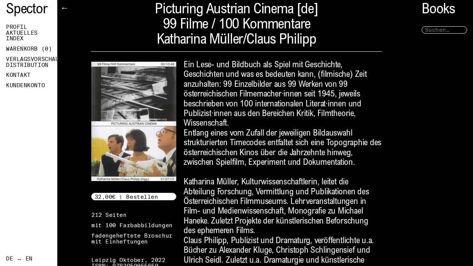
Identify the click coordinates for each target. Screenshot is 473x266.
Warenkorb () (29, 49)
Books (438, 10)
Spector (26, 10)
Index (15, 38)
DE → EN (19, 259)
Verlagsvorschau (31, 59)
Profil (16, 27)
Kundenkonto (25, 85)
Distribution (27, 65)
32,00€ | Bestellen (126, 197)
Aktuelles (22, 33)
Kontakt (18, 75)
